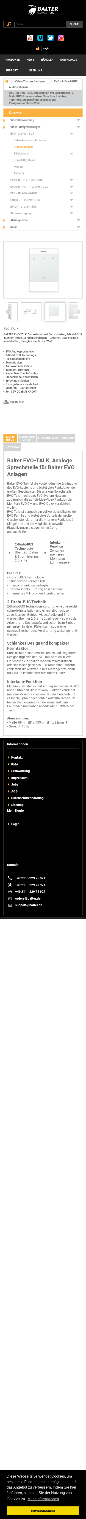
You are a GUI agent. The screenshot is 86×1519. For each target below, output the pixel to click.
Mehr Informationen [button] (43, 1499)
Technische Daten (27, 438)
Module (18, 166)
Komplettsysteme (24, 160)
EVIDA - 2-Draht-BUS (23, 206)
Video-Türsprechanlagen (30, 81)
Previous (6, 311)
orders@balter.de (28, 898)
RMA (14, 764)
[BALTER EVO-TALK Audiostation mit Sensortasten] (31, 311)
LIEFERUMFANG (48, 438)
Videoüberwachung (22, 120)
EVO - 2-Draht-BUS (66, 81)
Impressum (19, 778)
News (30, 59)
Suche (74, 24)
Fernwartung (20, 771)
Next (79, 311)
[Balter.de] (43, 15)
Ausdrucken (17, 402)
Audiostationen (18, 87)
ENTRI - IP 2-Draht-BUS (25, 200)
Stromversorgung (21, 213)
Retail (13, 227)
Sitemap (17, 805)
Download (12, 447)
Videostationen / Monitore (30, 140)
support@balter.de (28, 905)
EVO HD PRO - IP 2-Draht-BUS (29, 186)
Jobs (14, 784)
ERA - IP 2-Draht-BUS (23, 193)
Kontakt (17, 757)
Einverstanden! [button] (43, 1511)
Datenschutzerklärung (27, 798)
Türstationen (22, 153)
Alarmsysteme (19, 220)
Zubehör (19, 173)
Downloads (68, 59)
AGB (14, 791)
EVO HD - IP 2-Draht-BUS (26, 180)
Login (15, 824)
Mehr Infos (10, 438)
